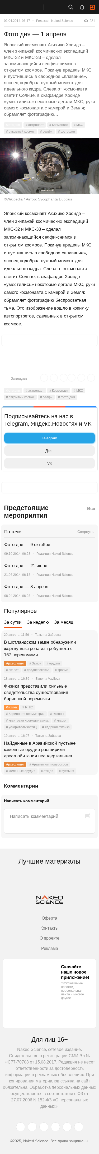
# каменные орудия (20, 771)
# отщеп (47, 771)
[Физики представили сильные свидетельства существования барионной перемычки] (87, 693)
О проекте (49, 938)
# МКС (78, 125)
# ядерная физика (56, 727)
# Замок (35, 663)
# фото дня (66, 131)
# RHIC (27, 707)
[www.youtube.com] (43, 1126)
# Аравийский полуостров (48, 764)
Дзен (49, 451)
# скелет (12, 670)
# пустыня (66, 771)
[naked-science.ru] (78, 1126)
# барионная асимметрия (25, 714)
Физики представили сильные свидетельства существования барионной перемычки (36, 692)
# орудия (53, 663)
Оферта (49, 918)
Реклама (49, 948)
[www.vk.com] (32, 1126)
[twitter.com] (20, 1126)
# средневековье (36, 670)
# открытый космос (20, 131)
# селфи (46, 131)
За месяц (63, 622)
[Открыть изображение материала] (49, 166)
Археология (15, 663)
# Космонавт (58, 125)
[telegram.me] (67, 1126)
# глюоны (57, 714)
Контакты (49, 928)
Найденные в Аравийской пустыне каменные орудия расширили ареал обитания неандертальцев (40, 749)
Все (91, 508)
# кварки (60, 720)
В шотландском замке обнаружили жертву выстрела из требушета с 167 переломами (40, 648)
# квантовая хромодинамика (27, 720)
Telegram (49, 438)
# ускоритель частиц (21, 727)
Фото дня (13, 125)
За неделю (38, 622)
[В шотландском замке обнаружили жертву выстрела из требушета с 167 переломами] (87, 649)
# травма (61, 670)
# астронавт (35, 125)
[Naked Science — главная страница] (27, 7)
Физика (11, 707)
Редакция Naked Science (54, 21)
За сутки (13, 622)
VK (49, 463)
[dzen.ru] (55, 1126)
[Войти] (92, 7)
